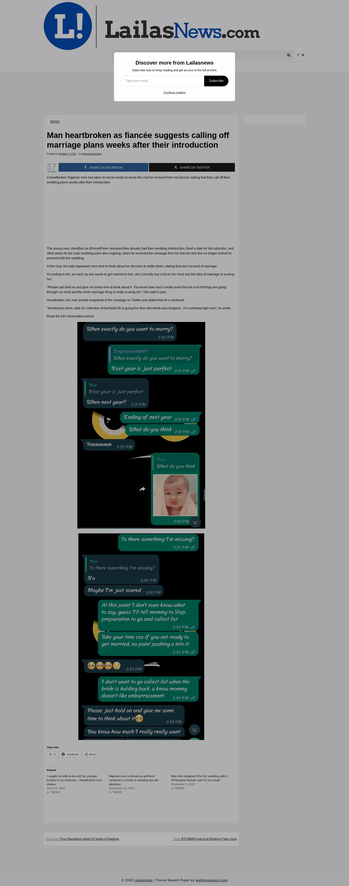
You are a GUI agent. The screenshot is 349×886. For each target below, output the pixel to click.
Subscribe (216, 81)
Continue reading (175, 92)
